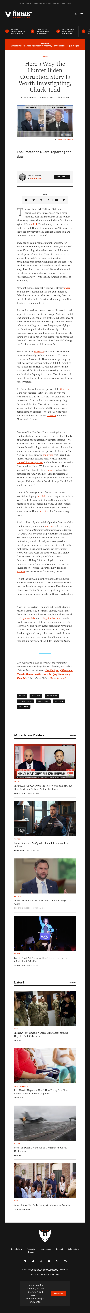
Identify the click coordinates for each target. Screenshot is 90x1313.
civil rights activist (26, 618)
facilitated (42, 496)
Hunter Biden (43, 701)
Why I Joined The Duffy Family (42, 1205)
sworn (51, 470)
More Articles (62, 177)
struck (43, 511)
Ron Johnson (23, 707)
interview (39, 351)
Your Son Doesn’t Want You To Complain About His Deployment (40, 1149)
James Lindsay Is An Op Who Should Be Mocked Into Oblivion (41, 845)
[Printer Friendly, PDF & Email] (64, 200)
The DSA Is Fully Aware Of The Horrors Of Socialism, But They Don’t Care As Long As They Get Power (43, 787)
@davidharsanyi (36, 178)
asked (34, 224)
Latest (19, 982)
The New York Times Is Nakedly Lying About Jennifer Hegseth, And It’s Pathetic (41, 1034)
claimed (21, 571)
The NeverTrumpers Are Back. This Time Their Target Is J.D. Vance (44, 902)
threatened (65, 389)
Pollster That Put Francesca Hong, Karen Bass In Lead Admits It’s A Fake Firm (41, 960)
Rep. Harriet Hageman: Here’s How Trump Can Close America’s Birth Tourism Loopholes (41, 1092)
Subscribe (58, 1293)
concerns (51, 415)
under (67, 287)
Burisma (22, 696)
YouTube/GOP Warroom (65, 139)
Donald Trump (52, 696)
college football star (51, 618)
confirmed (48, 454)
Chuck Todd (36, 696)
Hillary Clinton (25, 701)
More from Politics (29, 735)
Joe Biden (59, 701)
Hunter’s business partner (30, 462)
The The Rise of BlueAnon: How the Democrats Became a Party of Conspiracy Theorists (45, 674)
